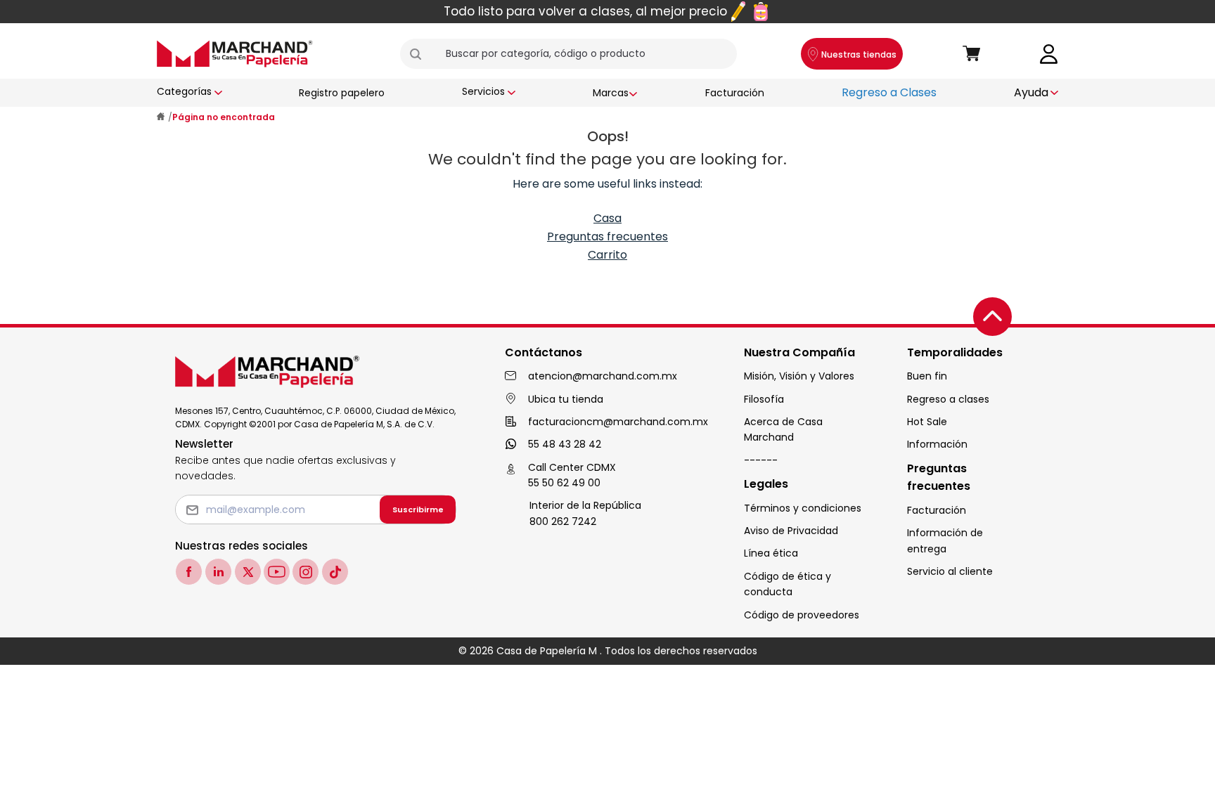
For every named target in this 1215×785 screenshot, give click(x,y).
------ (761, 460)
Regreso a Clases (889, 92)
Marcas (611, 93)
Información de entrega (945, 540)
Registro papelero (342, 93)
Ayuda (1031, 92)
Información (937, 444)
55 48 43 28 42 (564, 444)
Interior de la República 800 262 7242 (585, 513)
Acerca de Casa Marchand (783, 429)
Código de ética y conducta (787, 584)
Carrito (607, 255)
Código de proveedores (801, 615)
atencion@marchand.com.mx (602, 376)
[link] (1049, 53)
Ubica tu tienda (565, 399)
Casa (607, 218)
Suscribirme (418, 509)
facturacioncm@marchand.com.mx (618, 422)
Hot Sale (927, 422)
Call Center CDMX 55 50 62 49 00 (572, 475)
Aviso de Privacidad (791, 531)
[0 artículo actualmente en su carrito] (971, 54)
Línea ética (771, 553)
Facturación (734, 93)
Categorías (184, 91)
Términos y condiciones (802, 508)
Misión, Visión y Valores (799, 376)
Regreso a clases (948, 399)
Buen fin (927, 376)
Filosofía (764, 399)
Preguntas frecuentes (607, 236)
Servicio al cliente (950, 571)
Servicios (483, 91)
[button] (421, 54)
